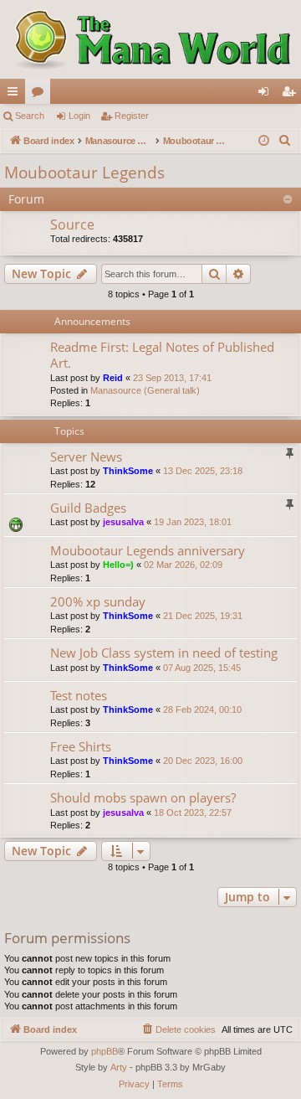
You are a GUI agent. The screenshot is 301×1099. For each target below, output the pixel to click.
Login (79, 116)
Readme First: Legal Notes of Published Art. (162, 354)
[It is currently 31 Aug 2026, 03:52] (263, 141)
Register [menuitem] (292, 94)
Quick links (16, 94)
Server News (86, 456)
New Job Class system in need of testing (164, 652)
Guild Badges (88, 507)
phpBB (104, 1051)
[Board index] (150, 39)
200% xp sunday (97, 601)
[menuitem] (285, 141)
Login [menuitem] (267, 94)
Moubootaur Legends (84, 172)
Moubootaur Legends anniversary (147, 550)
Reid (113, 378)
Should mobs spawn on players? (143, 797)
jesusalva (123, 522)
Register (132, 116)
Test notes (78, 695)
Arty (118, 1067)
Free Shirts (80, 746)
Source (72, 224)
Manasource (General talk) (145, 390)
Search (29, 116)
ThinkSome (128, 471)
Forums (41, 94)
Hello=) (118, 565)
